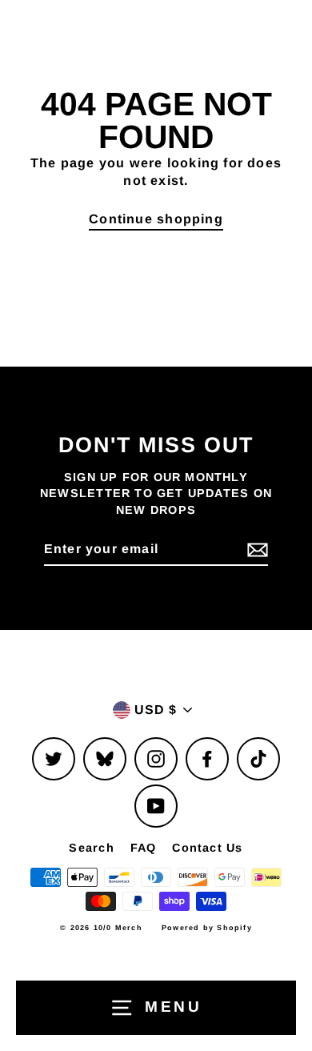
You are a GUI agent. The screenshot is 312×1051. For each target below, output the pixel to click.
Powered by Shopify (207, 928)
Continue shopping (156, 218)
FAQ (143, 847)
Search (91, 847)
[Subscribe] (255, 550)
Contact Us (207, 847)
